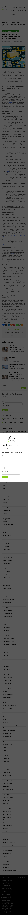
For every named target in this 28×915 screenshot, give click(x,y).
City (3, 464)
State (3, 468)
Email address (5, 471)
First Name (4, 456)
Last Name (4, 460)
